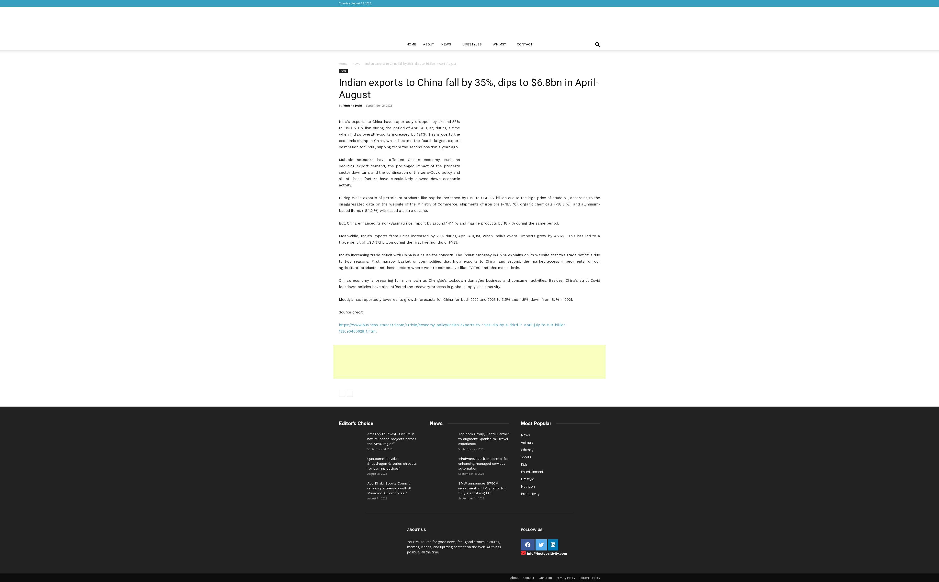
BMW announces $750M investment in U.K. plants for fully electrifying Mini (482, 488)
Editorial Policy (590, 578)
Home (411, 44)
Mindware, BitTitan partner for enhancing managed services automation (483, 463)
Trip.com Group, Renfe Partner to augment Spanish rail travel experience (483, 439)
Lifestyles (472, 44)
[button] (597, 45)
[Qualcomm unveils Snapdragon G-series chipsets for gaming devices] (351, 463)
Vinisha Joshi (352, 105)
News (446, 44)
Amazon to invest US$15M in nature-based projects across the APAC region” (391, 439)
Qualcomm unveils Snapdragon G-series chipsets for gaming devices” (392, 463)
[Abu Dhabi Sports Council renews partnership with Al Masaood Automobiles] (351, 487)
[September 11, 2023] (442, 488)
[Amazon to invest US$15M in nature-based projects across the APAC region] (351, 438)
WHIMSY (499, 44)
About (428, 44)
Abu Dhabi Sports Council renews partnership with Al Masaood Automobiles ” (389, 488)
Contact (525, 44)
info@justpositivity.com (547, 553)
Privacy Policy (566, 578)
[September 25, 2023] (442, 438)
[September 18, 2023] (442, 463)
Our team (545, 578)
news (356, 64)
